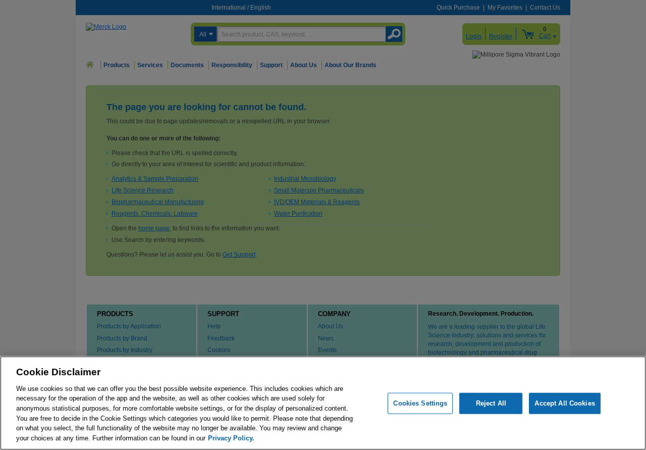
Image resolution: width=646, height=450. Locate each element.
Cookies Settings (420, 403)
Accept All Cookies (564, 403)
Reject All (491, 403)
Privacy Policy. (231, 437)
